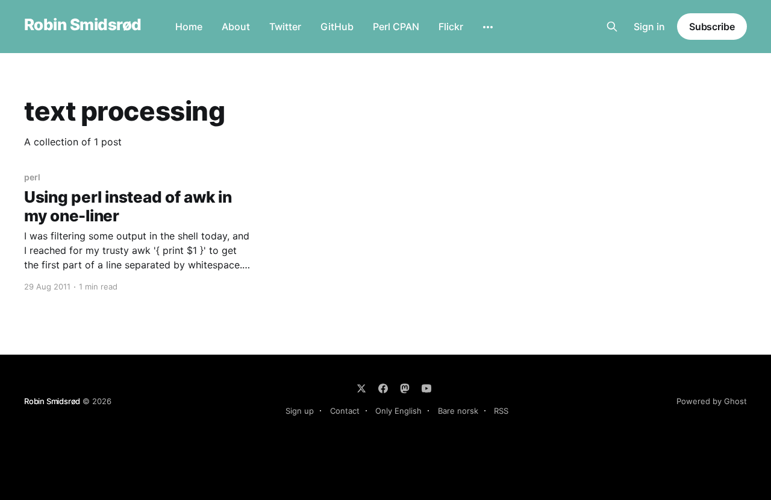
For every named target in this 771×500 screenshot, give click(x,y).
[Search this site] (612, 26)
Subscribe (712, 27)
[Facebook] (383, 388)
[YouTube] (426, 388)
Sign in (649, 27)
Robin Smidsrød (83, 25)
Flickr (451, 27)
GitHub (337, 27)
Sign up (300, 411)
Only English (398, 411)
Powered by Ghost (711, 401)
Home (188, 27)
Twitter (285, 27)
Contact (345, 411)
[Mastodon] (405, 388)
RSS (501, 411)
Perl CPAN (396, 27)
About (236, 27)
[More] (488, 27)
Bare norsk (458, 411)
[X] (361, 388)
